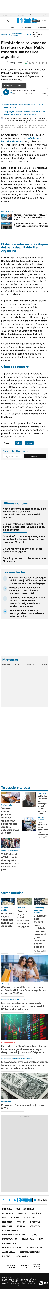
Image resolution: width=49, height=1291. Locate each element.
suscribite (36, 21)
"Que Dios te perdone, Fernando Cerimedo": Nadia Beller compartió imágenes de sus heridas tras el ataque (27, 602)
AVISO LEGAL (8, 1252)
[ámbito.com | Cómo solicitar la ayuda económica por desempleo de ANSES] (29, 824)
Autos (33, 1235)
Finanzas (42, 27)
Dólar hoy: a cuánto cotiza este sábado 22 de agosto (24, 560)
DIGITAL (11, 1266)
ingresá (44, 21)
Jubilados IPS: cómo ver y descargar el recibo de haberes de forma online (26, 613)
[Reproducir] (6, 92)
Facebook (9, 1200)
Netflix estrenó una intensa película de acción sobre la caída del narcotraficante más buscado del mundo (24, 513)
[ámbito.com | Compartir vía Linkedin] (39, 62)
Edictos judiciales (30, 1252)
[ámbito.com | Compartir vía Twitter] (36, 62)
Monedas (6, 664)
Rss (41, 1239)
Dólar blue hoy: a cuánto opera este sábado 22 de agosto (22, 550)
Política (36, 1213)
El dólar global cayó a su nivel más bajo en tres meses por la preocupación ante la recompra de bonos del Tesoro (24, 1065)
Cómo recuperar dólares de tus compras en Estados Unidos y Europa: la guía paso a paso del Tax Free (24, 990)
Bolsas (17, 664)
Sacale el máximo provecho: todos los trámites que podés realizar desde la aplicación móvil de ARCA (10, 821)
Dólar (12, 27)
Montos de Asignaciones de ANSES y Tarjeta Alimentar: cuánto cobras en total (30, 217)
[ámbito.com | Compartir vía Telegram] (43, 62)
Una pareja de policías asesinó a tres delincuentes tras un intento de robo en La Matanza (24, 112)
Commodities (30, 664)
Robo (28, 35)
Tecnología (28, 1239)
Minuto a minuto (10, 1043)
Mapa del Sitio (9, 1243)
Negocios (7, 1222)
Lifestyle (35, 1222)
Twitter (3, 1200)
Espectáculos (9, 1239)
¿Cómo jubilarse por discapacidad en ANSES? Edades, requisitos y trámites (31, 224)
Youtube (28, 1200)
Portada (7, 1209)
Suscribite (35, 456)
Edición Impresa (10, 1230)
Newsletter (40, 1200)
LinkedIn (22, 1200)
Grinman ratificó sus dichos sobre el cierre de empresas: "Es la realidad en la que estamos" (24, 526)
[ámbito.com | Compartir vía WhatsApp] (30, 62)
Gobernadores (33, 15)
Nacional (7, 1226)
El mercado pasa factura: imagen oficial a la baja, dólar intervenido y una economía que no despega (27, 580)
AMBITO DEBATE (37, 1266)
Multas (6, 1256)
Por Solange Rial (40, 951)
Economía (26, 27)
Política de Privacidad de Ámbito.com (22, 1247)
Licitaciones (21, 1256)
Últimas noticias (25, 1209)
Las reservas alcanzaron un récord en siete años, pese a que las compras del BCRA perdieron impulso (22, 1006)
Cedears (43, 664)
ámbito (4, 35)
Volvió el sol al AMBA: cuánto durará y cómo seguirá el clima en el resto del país (10, 862)
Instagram (15, 1200)
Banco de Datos (10, 1217)
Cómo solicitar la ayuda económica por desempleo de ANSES (43, 829)
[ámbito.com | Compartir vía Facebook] (33, 62)
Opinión (21, 1222)
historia (29, 443)
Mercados (20, 15)
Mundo (21, 1226)
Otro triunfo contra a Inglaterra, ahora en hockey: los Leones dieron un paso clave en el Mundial (24, 539)
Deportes (34, 1226)
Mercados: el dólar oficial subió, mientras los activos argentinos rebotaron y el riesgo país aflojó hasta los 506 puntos (24, 1049)
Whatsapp (35, 1200)
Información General (16, 35)
